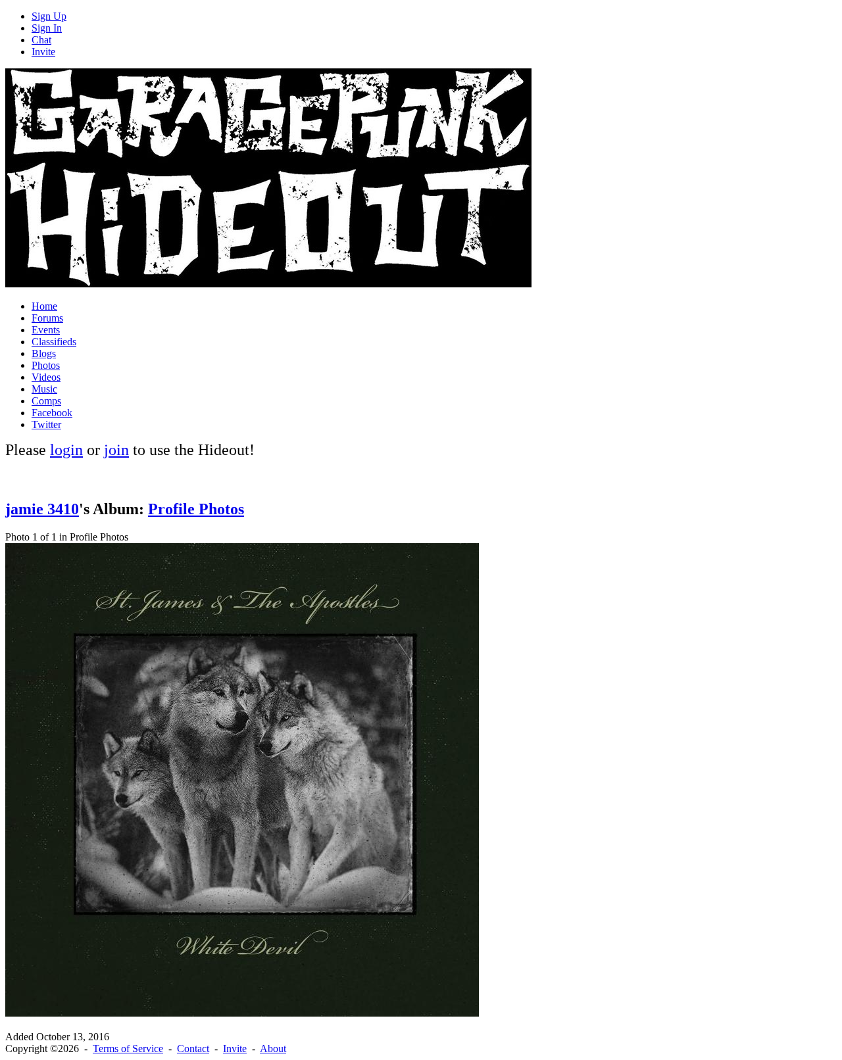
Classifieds (54, 341)
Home (44, 306)
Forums (47, 318)
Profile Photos (196, 509)
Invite (43, 51)
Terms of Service (128, 1048)
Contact (193, 1048)
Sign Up (49, 16)
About (273, 1048)
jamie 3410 (42, 509)
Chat (41, 39)
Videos (46, 377)
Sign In (47, 28)
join (116, 449)
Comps (46, 400)
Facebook (52, 412)
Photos (46, 365)
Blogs (44, 353)
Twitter (46, 424)
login (66, 449)
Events (46, 329)
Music (44, 389)
